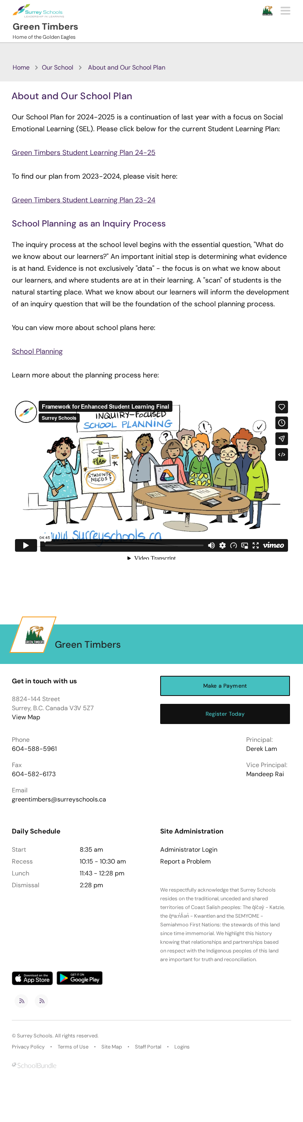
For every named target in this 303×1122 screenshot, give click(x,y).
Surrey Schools (34, 1035)
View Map (26, 717)
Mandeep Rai (265, 774)
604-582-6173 (34, 774)
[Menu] (285, 11)
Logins (182, 1046)
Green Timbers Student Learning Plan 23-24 (83, 200)
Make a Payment (225, 685)
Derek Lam (261, 749)
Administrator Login (188, 850)
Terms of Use (73, 1046)
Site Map (111, 1046)
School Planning (37, 351)
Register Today (225, 713)
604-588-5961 (34, 749)
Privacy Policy (28, 1046)
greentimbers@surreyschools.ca (59, 799)
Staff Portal (148, 1046)
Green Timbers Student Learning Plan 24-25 (83, 152)
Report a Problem (185, 862)
